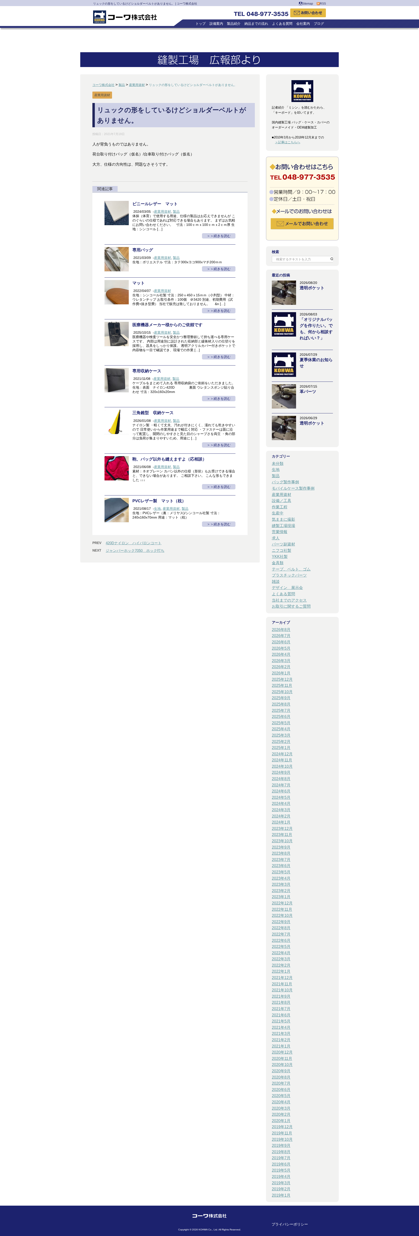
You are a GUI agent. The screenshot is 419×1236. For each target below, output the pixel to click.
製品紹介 (234, 24)
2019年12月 (282, 1127)
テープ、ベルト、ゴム (291, 569)
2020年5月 (281, 1096)
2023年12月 (282, 829)
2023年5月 (281, 872)
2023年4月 (281, 878)
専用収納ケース (146, 371)
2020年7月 (281, 1083)
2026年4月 (281, 654)
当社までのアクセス (289, 600)
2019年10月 (282, 1139)
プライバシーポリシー (290, 1224)
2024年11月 (282, 760)
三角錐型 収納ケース (153, 412)
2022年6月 (281, 940)
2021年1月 (281, 1046)
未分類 (277, 463)
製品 (176, 211)
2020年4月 (281, 1102)
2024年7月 (281, 785)
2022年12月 (282, 903)
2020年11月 (282, 1059)
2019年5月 (281, 1170)
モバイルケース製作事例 (293, 488)
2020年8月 (281, 1077)
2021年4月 (281, 1027)
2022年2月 (281, 965)
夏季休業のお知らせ (316, 363)
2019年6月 (281, 1164)
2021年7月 (281, 1009)
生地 (157, 509)
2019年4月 (281, 1177)
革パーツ (308, 391)
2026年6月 (281, 642)
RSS (323, 3)
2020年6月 (281, 1090)
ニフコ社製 (281, 550)
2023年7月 (281, 860)
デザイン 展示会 (287, 588)
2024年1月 (281, 822)
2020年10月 (282, 1065)
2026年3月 (281, 661)
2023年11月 (282, 835)
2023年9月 (281, 847)
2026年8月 (281, 630)
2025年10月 (282, 692)
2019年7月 (281, 1158)
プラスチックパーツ (289, 575)
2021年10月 (282, 990)
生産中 (277, 513)
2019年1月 (281, 1195)
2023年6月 (281, 866)
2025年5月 (281, 723)
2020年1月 (281, 1121)
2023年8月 (281, 853)
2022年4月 (281, 953)
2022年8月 (281, 928)
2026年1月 (281, 673)
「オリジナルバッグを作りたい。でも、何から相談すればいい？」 (316, 328)
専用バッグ (142, 250)
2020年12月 (282, 1052)
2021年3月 (281, 1033)
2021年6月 (281, 1015)
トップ (200, 24)
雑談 (276, 582)
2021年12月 (282, 978)
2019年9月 (281, 1145)
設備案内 (216, 24)
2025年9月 (281, 698)
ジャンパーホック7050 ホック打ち (135, 550)
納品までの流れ (256, 24)
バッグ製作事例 (285, 482)
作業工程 (279, 507)
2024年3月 (281, 810)
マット (138, 283)
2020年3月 (281, 1108)
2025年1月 (281, 748)
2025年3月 (281, 735)
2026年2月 (281, 667)
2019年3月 (281, 1183)
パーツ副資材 (283, 544)
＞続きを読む (220, 236)
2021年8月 (281, 1002)
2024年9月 (281, 772)
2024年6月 (281, 791)
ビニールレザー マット (155, 204)
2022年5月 (281, 947)
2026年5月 (281, 648)
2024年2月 (281, 816)
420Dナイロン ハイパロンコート (133, 543)
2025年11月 (282, 685)
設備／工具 (281, 501)
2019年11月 (282, 1133)
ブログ (319, 24)
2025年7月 (281, 710)
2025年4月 (281, 729)
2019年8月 (281, 1152)
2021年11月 (282, 984)
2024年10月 (282, 766)
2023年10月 (282, 841)
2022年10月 (282, 915)
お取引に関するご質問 (291, 606)
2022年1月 (281, 971)
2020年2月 (281, 1114)
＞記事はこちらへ (287, 142)
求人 (276, 538)
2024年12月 (282, 754)
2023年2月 (281, 891)
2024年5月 (281, 797)
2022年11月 (282, 909)
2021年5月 (281, 1021)
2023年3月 (281, 884)
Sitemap (307, 3)
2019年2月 (281, 1189)
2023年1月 (281, 897)
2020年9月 (281, 1071)
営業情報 (279, 532)
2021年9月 (281, 996)
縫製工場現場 (283, 526)
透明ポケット (312, 288)
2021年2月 (281, 1040)
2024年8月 (281, 779)
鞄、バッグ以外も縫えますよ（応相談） (169, 459)
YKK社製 (280, 556)
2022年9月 (281, 922)
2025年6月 (281, 717)
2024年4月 (281, 803)
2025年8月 (281, 704)
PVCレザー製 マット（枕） (159, 501)
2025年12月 (282, 679)
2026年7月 (281, 636)
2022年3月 (281, 959)
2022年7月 (281, 934)
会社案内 (303, 24)
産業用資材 (162, 211)
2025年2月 (281, 742)
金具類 (277, 563)
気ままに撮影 (283, 519)
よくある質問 (282, 24)
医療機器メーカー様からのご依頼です (167, 325)
